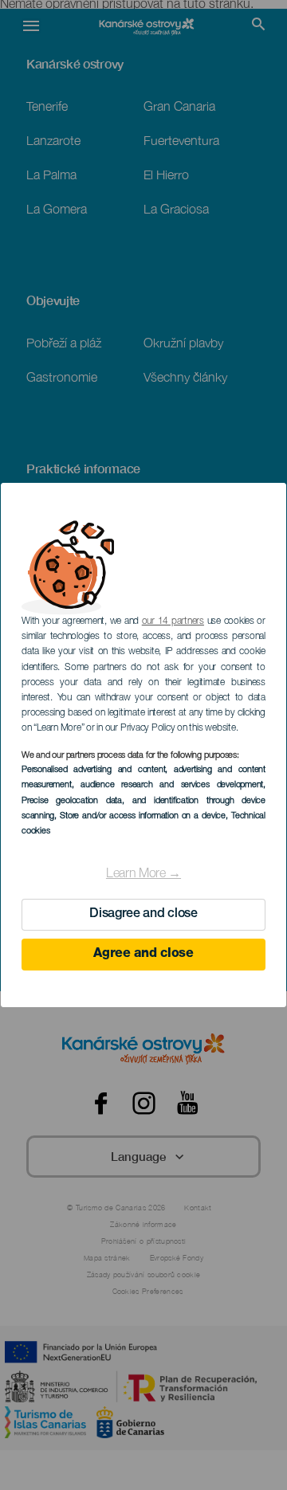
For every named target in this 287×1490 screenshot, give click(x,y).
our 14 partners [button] (173, 621)
